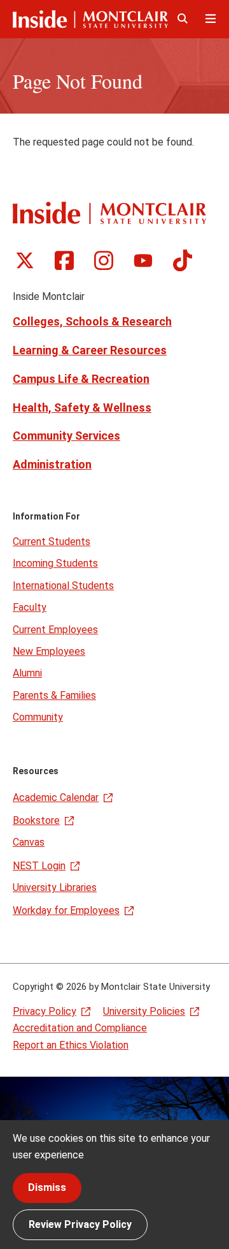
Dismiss (47, 1187)
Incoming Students (55, 563)
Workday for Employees (66, 910)
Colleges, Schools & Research (92, 321)
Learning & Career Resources (90, 350)
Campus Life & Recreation (81, 378)
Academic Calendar (56, 797)
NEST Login (39, 866)
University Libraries (55, 887)
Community (38, 717)
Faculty (29, 607)
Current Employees (55, 630)
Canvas (29, 842)
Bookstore (36, 820)
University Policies (144, 1011)
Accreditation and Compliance (80, 1028)
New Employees (49, 651)
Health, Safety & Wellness (82, 407)
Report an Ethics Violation (70, 1045)
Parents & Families (54, 695)
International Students (63, 586)
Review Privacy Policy (80, 1224)
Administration (52, 464)
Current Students (51, 541)
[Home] (90, 19)
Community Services (66, 435)
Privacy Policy (44, 1011)
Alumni (27, 673)
